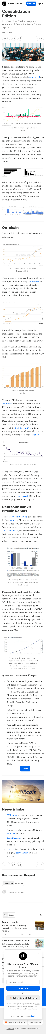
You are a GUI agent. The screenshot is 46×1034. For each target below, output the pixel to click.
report (12, 520)
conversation (22, 852)
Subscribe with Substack (25, 998)
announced (34, 77)
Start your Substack (16, 1022)
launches (11, 833)
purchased (23, 496)
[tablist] (13, 883)
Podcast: (11, 849)
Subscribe (31, 3)
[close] (39, 953)
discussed (34, 281)
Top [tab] (5, 915)
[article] (23, 928)
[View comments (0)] (13, 38)
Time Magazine (14, 838)
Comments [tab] (8, 883)
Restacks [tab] (19, 883)
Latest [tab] (11, 915)
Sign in (40, 3)
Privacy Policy (31, 1009)
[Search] (41, 915)
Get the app (35, 1022)
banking (23, 516)
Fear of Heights (10, 922)
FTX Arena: (12, 815)
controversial (12, 516)
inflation (35, 434)
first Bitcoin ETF (23, 428)
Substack (10, 1028)
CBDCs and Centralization (16, 940)
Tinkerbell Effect (10, 530)
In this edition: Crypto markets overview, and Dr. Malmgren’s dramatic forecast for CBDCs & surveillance (15, 945)
